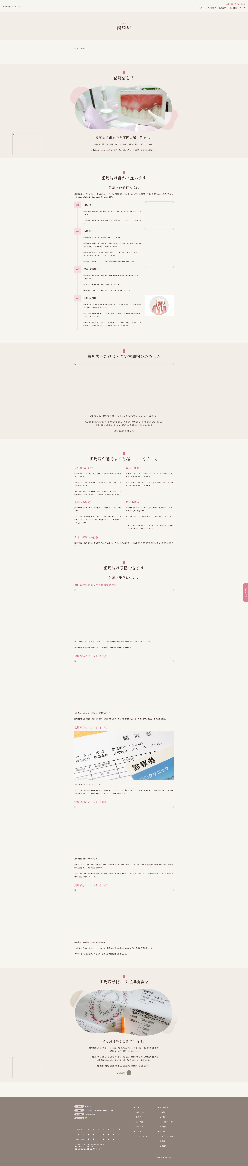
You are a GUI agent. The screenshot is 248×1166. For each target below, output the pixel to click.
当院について (141, 1112)
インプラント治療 (166, 1136)
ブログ (242, 8)
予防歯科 (121, 1072)
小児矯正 (163, 1112)
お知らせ (139, 1126)
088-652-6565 (235, 4)
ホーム (194, 8)
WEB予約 (245, 592)
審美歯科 (163, 1126)
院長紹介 (139, 1117)
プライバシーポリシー (144, 1136)
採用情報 (233, 8)
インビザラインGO (167, 1122)
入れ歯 (162, 1131)
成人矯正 (163, 1117)
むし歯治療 (164, 1107)
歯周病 (162, 1141)
